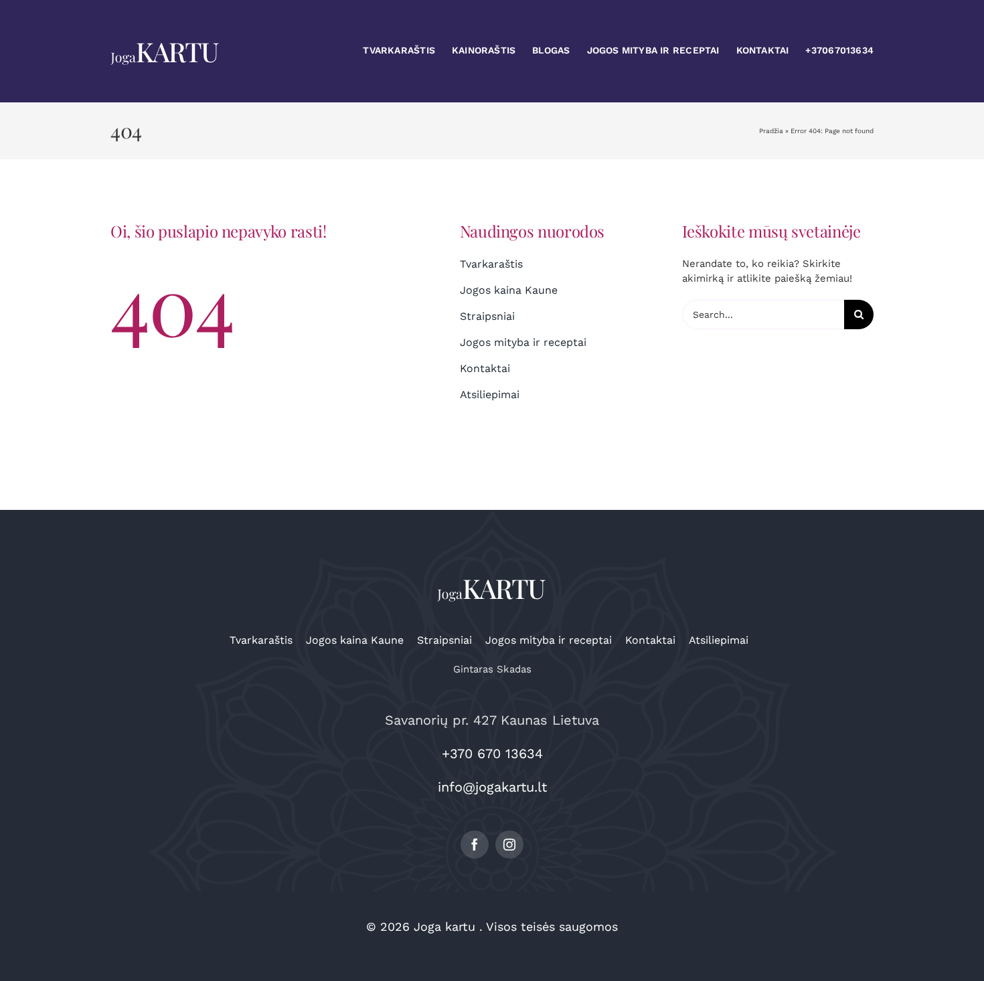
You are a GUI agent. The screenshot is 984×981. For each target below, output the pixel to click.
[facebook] (475, 844)
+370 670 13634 (492, 753)
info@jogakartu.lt (492, 787)
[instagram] (509, 844)
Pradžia (771, 131)
